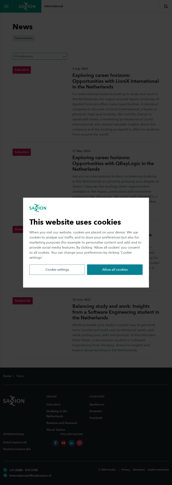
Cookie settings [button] (57, 270)
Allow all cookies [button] (115, 270)
